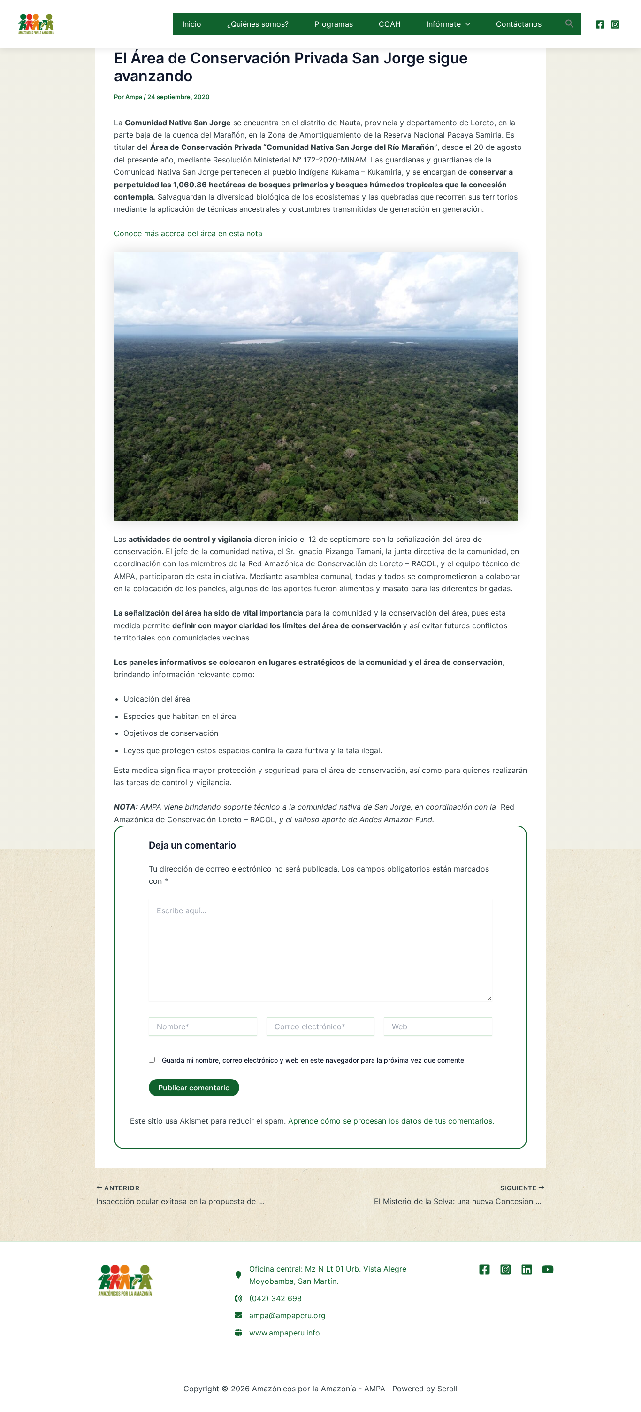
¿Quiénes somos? (258, 24)
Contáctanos (519, 24)
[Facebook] (600, 24)
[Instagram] (615, 24)
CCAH (390, 24)
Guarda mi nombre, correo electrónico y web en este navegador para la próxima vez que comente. (314, 1060)
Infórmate (444, 24)
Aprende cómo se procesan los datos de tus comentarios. (391, 1121)
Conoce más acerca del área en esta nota (188, 233)
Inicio (192, 24)
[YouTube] (548, 1269)
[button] (465, 24)
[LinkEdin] (527, 1269)
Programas (333, 24)
